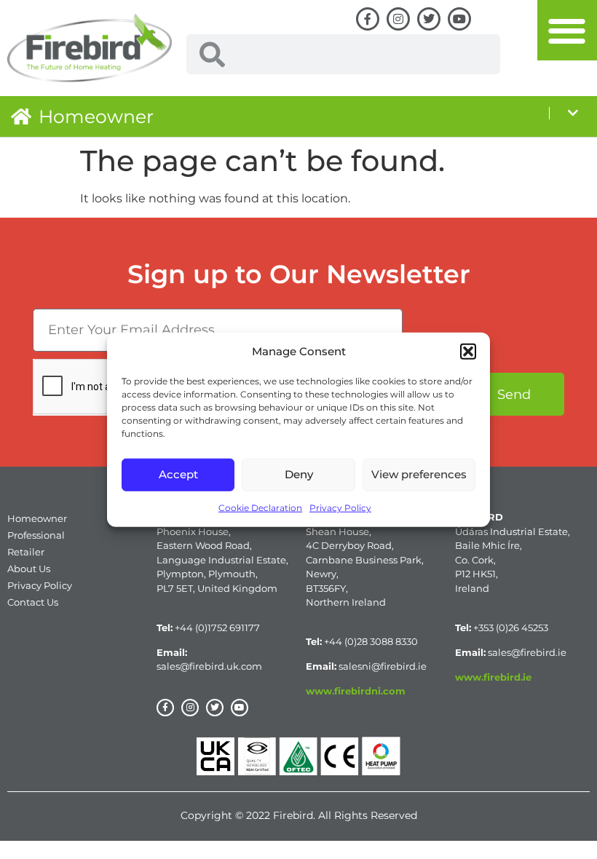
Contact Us (32, 602)
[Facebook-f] (367, 19)
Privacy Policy (340, 507)
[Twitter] (428, 19)
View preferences (419, 474)
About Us (28, 568)
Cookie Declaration (260, 507)
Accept (178, 474)
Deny (299, 474)
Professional (36, 535)
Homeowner (96, 116)
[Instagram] (398, 19)
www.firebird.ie (493, 677)
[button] (468, 351)
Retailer (25, 552)
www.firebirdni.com (356, 691)
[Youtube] (459, 19)
